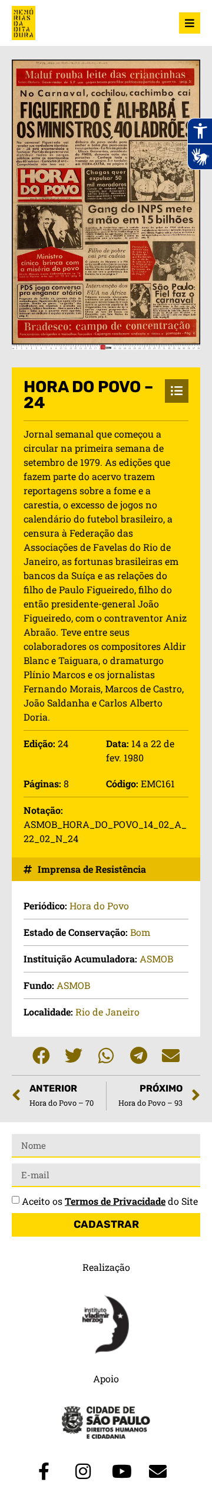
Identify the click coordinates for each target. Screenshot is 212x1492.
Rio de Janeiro (107, 1011)
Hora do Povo (99, 905)
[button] (41, 1056)
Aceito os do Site (110, 1201)
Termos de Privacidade (115, 1201)
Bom (140, 932)
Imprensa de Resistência (92, 869)
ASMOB (156, 958)
